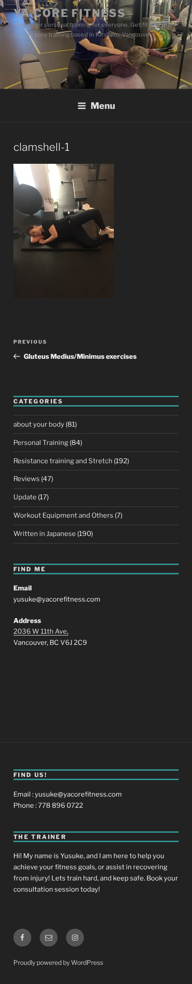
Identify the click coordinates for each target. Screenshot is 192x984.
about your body (38, 424)
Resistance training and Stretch (63, 461)
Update (25, 497)
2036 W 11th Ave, (40, 631)
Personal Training (40, 443)
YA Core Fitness (69, 13)
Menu (103, 105)
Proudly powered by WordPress (58, 962)
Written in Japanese (44, 534)
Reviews (26, 479)
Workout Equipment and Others (63, 515)
